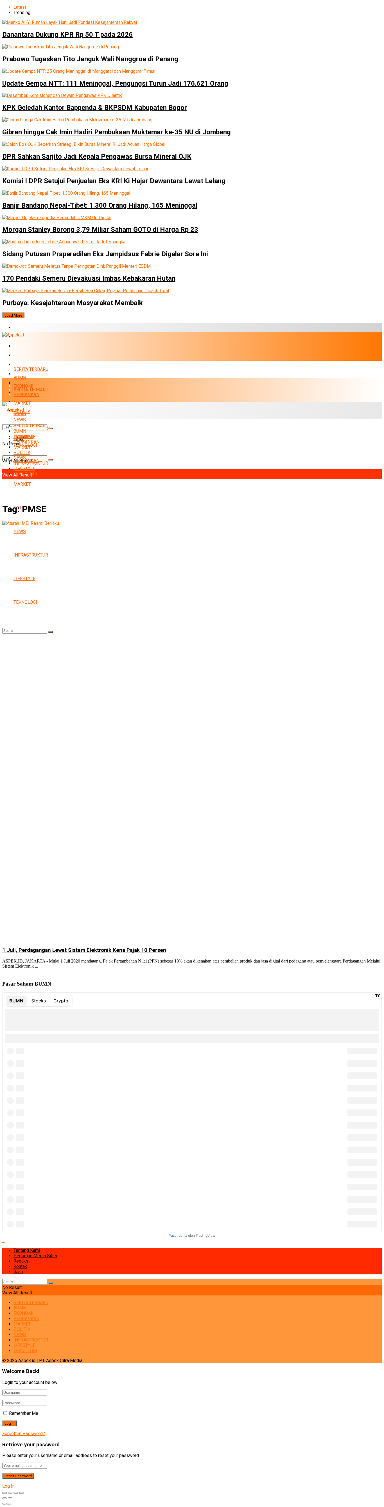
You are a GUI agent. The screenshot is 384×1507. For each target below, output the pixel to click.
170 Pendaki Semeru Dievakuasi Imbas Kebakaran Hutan (88, 278)
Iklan (18, 1271)
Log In (8, 1486)
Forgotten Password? (23, 1433)
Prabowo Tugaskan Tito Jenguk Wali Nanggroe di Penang (90, 59)
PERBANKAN (26, 355)
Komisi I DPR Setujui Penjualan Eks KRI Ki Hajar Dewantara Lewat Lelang (113, 181)
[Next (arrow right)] (10, 1498)
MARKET (22, 364)
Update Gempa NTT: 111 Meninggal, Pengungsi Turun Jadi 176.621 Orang (115, 83)
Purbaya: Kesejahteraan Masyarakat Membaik (72, 303)
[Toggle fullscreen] (15, 1493)
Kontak (20, 1266)
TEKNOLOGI (25, 473)
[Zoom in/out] (21, 1493)
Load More (13, 315)
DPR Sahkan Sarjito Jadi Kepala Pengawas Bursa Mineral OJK (96, 156)
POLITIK (21, 452)
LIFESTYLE (24, 468)
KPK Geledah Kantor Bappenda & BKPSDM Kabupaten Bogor (94, 108)
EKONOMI (23, 346)
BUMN (19, 377)
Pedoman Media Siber (35, 1255)
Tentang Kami (26, 1250)
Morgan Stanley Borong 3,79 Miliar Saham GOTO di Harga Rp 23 (100, 229)
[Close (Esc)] (4, 1493)
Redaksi (21, 1261)
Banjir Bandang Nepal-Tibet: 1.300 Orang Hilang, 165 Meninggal (99, 205)
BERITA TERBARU (30, 327)
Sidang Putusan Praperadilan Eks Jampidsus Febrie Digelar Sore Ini (105, 254)
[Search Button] (50, 459)
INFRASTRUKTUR (30, 463)
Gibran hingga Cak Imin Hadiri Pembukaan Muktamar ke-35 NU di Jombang (116, 132)
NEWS (19, 457)
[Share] (10, 1493)
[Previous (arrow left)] (4, 1498)
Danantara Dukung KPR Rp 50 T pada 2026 (67, 34)
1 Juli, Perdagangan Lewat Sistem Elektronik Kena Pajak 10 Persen (84, 950)
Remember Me (23, 1413)
